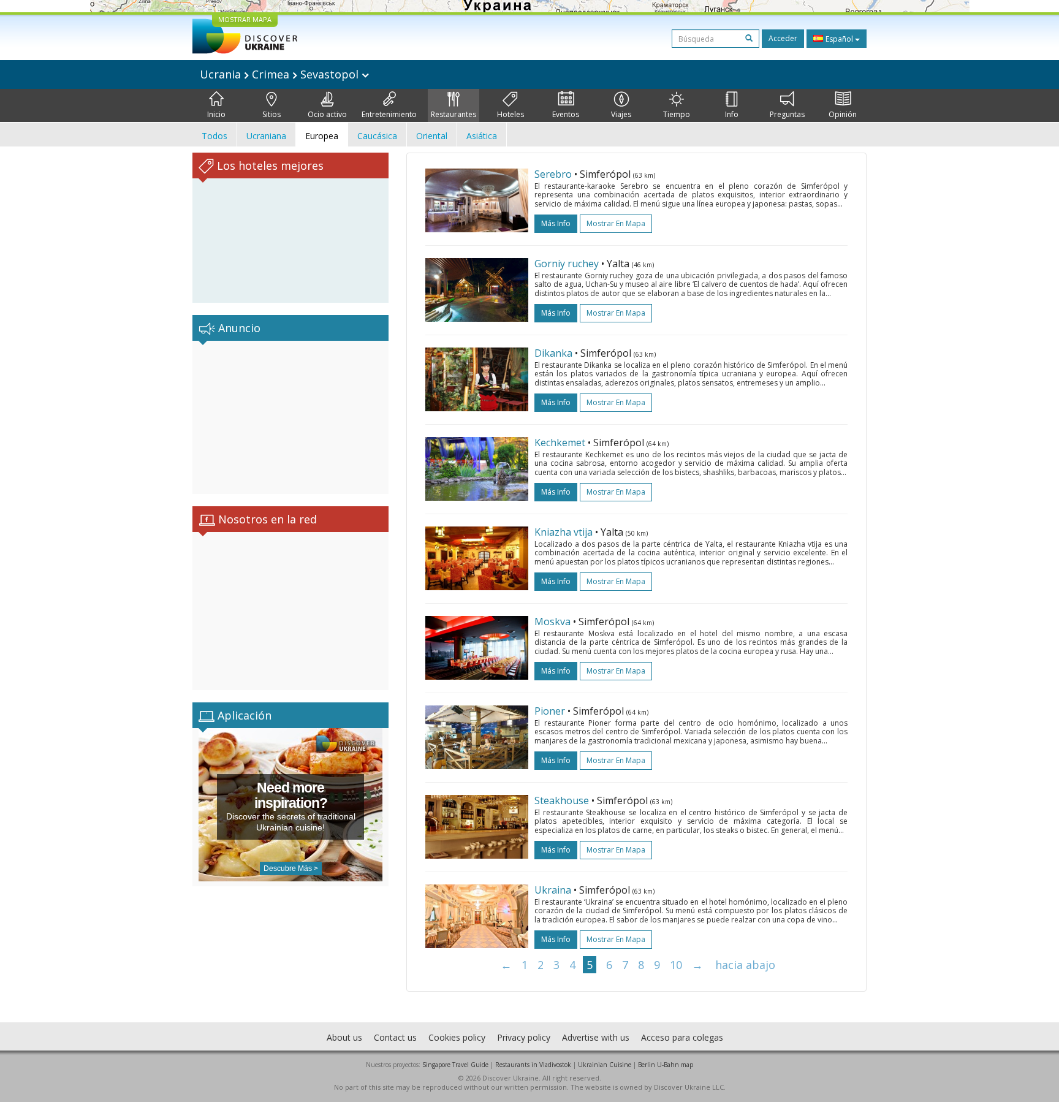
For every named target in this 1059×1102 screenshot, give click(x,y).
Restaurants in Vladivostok (533, 1064)
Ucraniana (266, 136)
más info (556, 223)
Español (839, 39)
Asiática (481, 136)
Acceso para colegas (682, 1037)
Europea (321, 136)
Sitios (271, 114)
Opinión (843, 114)
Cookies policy (456, 1037)
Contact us (395, 1037)
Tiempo (676, 114)
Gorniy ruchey (566, 263)
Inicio (216, 114)
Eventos (565, 114)
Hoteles (510, 114)
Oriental (431, 136)
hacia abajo (745, 964)
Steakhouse (561, 800)
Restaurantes (453, 114)
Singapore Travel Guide (455, 1064)
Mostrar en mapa (615, 223)
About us (344, 1037)
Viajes (621, 114)
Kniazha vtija (563, 532)
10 (676, 964)
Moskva (552, 621)
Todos (214, 136)
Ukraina (552, 890)
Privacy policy (523, 1037)
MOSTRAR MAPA (244, 19)
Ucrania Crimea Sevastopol (281, 74)
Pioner (549, 711)
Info (731, 114)
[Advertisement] (290, 417)
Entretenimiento (389, 114)
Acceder (783, 38)
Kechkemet (559, 442)
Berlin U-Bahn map (665, 1064)
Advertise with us (595, 1037)
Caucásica (377, 136)
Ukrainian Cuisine (604, 1064)
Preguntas (787, 114)
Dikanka (553, 353)
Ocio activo (327, 114)
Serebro (553, 174)
